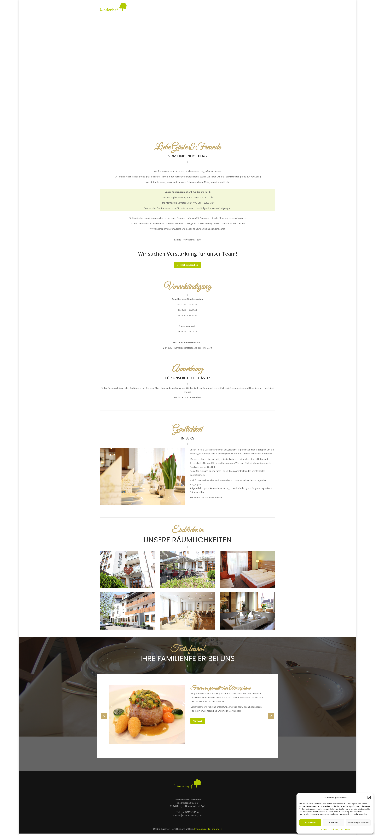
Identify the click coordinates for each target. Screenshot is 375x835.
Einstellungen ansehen (358, 822)
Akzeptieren (310, 822)
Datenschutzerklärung (330, 829)
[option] (187, 714)
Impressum (345, 829)
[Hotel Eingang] (127, 569)
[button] (369, 797)
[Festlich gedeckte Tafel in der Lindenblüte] (187, 610)
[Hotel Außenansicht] (127, 610)
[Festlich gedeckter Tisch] (247, 610)
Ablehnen (333, 822)
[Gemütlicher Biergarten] (187, 569)
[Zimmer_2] (247, 569)
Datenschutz (215, 828)
